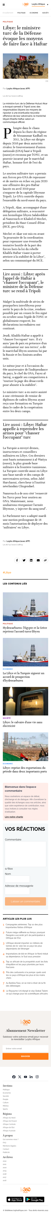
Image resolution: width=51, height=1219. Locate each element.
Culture (5, 1103)
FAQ (4, 1143)
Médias (6, 1106)
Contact (6, 1149)
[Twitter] (19, 1076)
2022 (4, 1161)
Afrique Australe (9, 1131)
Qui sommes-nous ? (11, 1139)
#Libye (7, 572)
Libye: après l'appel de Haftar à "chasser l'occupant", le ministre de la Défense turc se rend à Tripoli (24, 282)
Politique (21, 13)
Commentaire (13, 839)
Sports (5, 1109)
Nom (8, 873)
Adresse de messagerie (19, 885)
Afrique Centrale (9, 1124)
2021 (4, 1164)
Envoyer (25, 1056)
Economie (34, 13)
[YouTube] (25, 1076)
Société (45, 13)
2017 (4, 1177)
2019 (4, 1171)
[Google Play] (34, 1199)
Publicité (6, 1152)
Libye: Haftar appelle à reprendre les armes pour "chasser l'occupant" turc (25, 431)
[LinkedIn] (31, 1076)
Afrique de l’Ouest (10, 1121)
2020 (5, 1168)
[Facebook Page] (14, 1076)
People (5, 1099)
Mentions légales (9, 1146)
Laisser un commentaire (25, 901)
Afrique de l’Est (8, 1127)
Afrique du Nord (9, 1118)
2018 (4, 1174)
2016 (4, 1180)
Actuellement (8, 13)
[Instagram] (37, 1076)
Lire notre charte (14, 817)
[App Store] (15, 1199)
